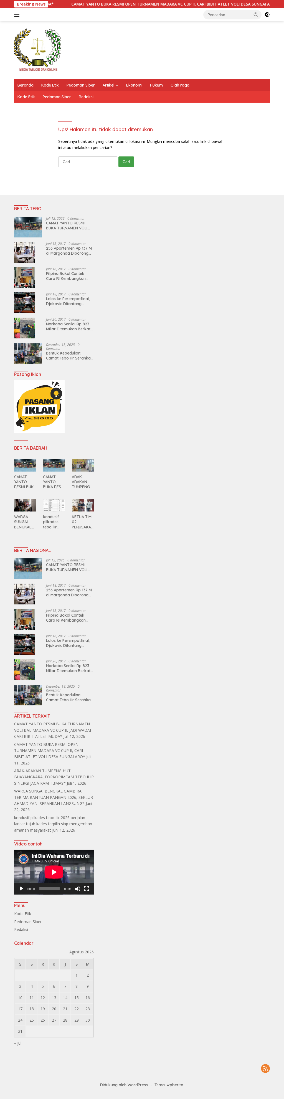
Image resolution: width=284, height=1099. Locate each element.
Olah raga (180, 85)
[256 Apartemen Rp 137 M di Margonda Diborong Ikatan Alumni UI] (24, 252)
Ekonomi (134, 85)
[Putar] (21, 889)
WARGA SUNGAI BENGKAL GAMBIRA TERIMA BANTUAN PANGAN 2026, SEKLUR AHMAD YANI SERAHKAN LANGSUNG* (25, 522)
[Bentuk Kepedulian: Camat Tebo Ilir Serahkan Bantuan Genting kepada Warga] (28, 353)
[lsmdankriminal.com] (37, 49)
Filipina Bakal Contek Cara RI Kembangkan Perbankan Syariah (66, 276)
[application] (54, 872)
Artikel (108, 85)
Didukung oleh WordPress (124, 1084)
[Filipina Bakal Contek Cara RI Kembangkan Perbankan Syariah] (24, 277)
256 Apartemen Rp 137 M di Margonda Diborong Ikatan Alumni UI (69, 251)
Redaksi (86, 96)
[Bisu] (77, 889)
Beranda (25, 85)
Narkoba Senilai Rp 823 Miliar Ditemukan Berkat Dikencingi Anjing (68, 326)
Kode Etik (50, 85)
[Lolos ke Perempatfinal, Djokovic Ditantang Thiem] (24, 302)
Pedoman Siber (81, 85)
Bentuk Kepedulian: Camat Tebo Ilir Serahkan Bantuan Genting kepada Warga (69, 356)
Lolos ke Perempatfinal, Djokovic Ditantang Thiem (68, 301)
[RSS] (265, 1069)
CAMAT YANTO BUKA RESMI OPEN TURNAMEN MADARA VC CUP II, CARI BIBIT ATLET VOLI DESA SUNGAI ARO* (150, 4)
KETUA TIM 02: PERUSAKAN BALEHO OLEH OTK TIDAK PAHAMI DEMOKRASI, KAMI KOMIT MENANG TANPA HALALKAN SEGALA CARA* (83, 522)
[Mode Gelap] (267, 14)
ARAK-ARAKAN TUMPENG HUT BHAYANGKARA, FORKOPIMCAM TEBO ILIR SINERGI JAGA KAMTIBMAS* (82, 482)
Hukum (156, 85)
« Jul (17, 1043)
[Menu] (18, 14)
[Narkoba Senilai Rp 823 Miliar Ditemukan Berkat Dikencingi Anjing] (24, 328)
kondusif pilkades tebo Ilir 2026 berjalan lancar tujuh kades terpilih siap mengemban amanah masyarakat (54, 522)
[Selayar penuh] (86, 889)
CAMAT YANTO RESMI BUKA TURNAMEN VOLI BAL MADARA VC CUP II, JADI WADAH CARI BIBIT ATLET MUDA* (67, 226)
